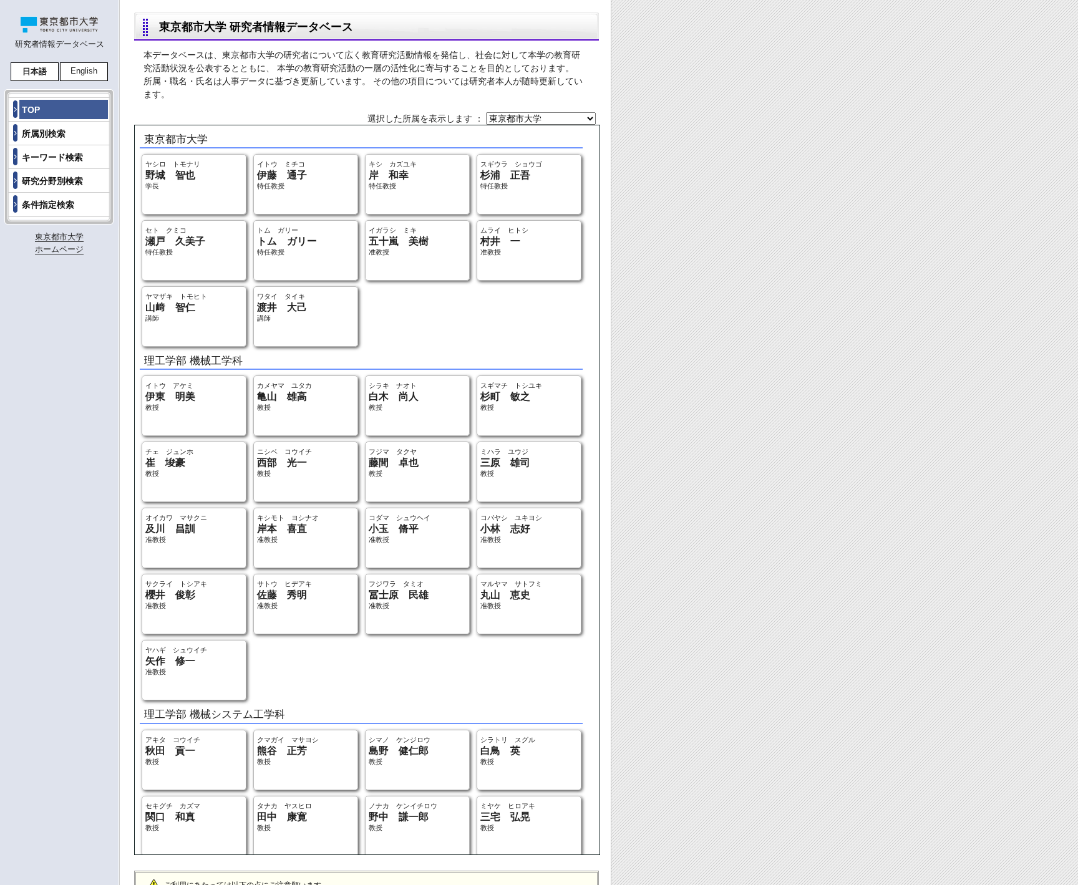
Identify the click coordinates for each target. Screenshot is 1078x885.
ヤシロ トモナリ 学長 (172, 175)
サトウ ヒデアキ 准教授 (284, 594)
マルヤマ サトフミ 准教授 (511, 594)
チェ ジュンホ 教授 (169, 462)
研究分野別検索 (52, 181)
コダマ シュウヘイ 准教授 (399, 528)
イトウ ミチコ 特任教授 (282, 175)
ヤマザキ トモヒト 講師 (176, 307)
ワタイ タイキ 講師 (282, 307)
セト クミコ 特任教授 (175, 241)
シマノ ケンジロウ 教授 (399, 750)
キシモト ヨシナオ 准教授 (288, 528)
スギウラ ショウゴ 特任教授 (511, 175)
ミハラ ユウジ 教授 (505, 462)
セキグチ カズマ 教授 (172, 816)
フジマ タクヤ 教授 (394, 462)
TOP (31, 110)
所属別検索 (44, 133)
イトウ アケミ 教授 (170, 396)
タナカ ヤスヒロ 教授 (284, 816)
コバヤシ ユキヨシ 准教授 (511, 528)
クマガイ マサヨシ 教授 (288, 750)
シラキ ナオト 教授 (394, 396)
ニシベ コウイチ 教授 (284, 462)
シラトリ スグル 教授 (507, 750)
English (83, 70)
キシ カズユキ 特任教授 (393, 175)
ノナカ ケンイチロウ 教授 (403, 816)
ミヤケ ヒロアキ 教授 (507, 816)
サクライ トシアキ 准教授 (176, 594)
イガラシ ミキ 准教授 (399, 241)
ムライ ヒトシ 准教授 (504, 241)
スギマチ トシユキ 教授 (511, 396)
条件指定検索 (48, 205)
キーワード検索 (52, 157)
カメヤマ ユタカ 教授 (284, 396)
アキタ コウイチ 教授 (172, 750)
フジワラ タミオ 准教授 (399, 594)
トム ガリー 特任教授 (287, 241)
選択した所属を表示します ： (426, 118)
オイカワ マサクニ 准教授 (176, 528)
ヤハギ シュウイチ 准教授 (176, 660)
